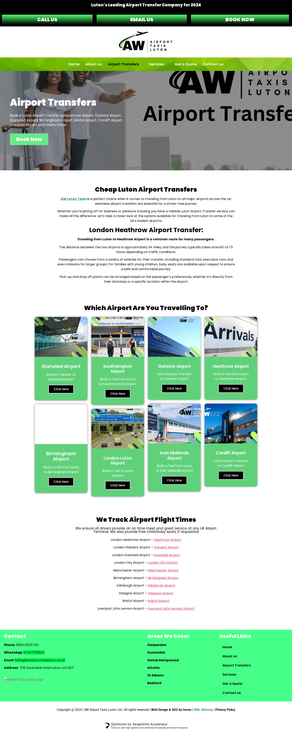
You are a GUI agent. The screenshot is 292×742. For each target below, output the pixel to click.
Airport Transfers (123, 64)
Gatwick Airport (166, 547)
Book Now (29, 139)
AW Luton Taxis (73, 199)
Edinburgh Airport (161, 585)
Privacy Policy (225, 710)
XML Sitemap (203, 710)
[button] (125, 64)
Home (74, 64)
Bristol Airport (158, 600)
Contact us (213, 64)
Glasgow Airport (160, 593)
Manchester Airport (163, 570)
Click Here (61, 389)
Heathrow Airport (167, 539)
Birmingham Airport (163, 578)
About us (93, 64)
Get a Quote (185, 64)
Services (156, 64)
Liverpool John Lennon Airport (171, 608)
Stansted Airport (167, 555)
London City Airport (163, 562)
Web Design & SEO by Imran (171, 710)
